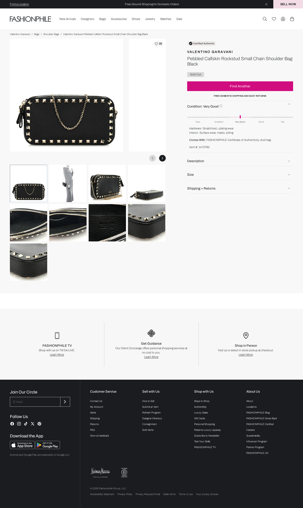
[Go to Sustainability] (124, 473)
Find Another (240, 86)
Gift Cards (199, 418)
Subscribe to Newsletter (206, 435)
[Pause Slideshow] (266, 4)
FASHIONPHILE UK (257, 453)
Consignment (149, 424)
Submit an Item (150, 406)
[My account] (283, 19)
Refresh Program (151, 412)
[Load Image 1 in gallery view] (28, 183)
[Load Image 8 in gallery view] (146, 222)
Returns (94, 424)
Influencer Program (256, 441)
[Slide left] (152, 158)
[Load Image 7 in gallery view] (107, 222)
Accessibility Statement (102, 494)
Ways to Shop (201, 401)
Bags (36, 34)
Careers (250, 429)
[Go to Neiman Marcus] (100, 473)
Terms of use (186, 494)
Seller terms (169, 494)
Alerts (93, 412)
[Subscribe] (64, 402)
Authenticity (200, 406)
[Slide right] (162, 158)
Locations (251, 406)
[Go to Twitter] (32, 423)
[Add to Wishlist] (158, 44)
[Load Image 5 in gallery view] (28, 222)
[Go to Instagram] (19, 423)
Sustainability (253, 435)
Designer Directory (152, 418)
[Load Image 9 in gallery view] (28, 262)
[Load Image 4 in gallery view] (146, 183)
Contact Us (96, 401)
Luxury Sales (201, 412)
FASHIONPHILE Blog (258, 412)
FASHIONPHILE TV (205, 447)
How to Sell (148, 401)
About (249, 401)
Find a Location (19, 4)
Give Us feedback (99, 435)
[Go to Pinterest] (39, 423)
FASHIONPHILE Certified (260, 424)
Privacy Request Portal (148, 494)
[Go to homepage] (30, 19)
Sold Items (148, 429)
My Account (96, 406)
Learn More (57, 354)
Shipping (95, 418)
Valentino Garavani (20, 34)
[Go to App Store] (22, 448)
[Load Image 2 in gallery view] (68, 183)
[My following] (274, 19)
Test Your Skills (202, 441)
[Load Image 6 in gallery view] (68, 222)
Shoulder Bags (51, 34)
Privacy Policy (124, 494)
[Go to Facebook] (12, 423)
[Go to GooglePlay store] (47, 448)
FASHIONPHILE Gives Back (261, 418)
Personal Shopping (204, 424)
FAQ (92, 429)
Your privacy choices (207, 494)
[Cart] (292, 19)
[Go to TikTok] (25, 423)
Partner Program (255, 447)
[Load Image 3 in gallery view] (107, 183)
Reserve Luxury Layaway (207, 429)
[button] (265, 19)
